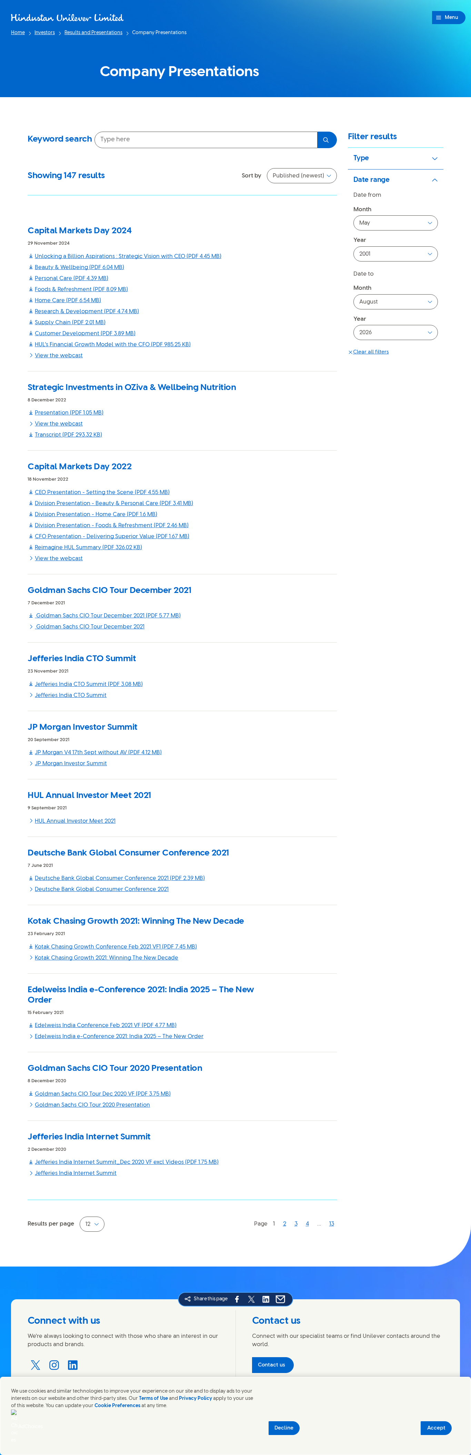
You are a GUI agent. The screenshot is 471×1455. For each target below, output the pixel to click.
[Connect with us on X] (35, 1365)
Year (359, 240)
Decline (283, 1428)
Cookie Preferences (117, 1405)
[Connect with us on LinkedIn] (72, 1365)
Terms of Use (153, 1398)
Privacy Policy (195, 1398)
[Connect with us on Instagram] (54, 1365)
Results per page (51, 1224)
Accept (436, 1428)
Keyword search (60, 139)
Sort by (251, 176)
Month (362, 209)
